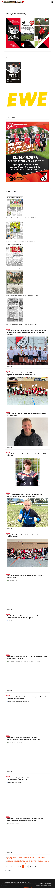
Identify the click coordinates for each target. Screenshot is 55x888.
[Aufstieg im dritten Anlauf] (27, 282)
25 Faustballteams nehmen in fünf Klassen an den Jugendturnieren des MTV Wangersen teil (24, 373)
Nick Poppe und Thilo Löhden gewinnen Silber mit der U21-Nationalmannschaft (24, 860)
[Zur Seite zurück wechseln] (9, 866)
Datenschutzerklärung (27, 887)
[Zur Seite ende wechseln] (38, 866)
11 (32, 866)
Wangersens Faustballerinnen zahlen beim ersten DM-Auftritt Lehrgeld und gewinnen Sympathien (28, 861)
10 (30, 866)
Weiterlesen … (10, 366)
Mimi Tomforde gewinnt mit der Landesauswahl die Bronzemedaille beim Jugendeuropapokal (24, 495)
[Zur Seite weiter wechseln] (35, 866)
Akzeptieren (4, 885)
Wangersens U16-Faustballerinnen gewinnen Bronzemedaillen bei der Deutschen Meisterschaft (24, 738)
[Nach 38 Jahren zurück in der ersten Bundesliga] (27, 254)
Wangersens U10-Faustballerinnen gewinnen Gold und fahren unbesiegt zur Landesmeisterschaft (25, 819)
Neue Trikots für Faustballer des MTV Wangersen (17, 863)
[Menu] (52, 2)
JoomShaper (28, 882)
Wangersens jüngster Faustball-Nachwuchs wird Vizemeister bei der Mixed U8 (23, 779)
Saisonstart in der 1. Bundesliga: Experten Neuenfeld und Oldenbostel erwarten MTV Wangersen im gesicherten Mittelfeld (26, 332)
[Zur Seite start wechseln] (6, 866)
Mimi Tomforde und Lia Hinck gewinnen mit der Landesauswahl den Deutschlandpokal (23, 617)
